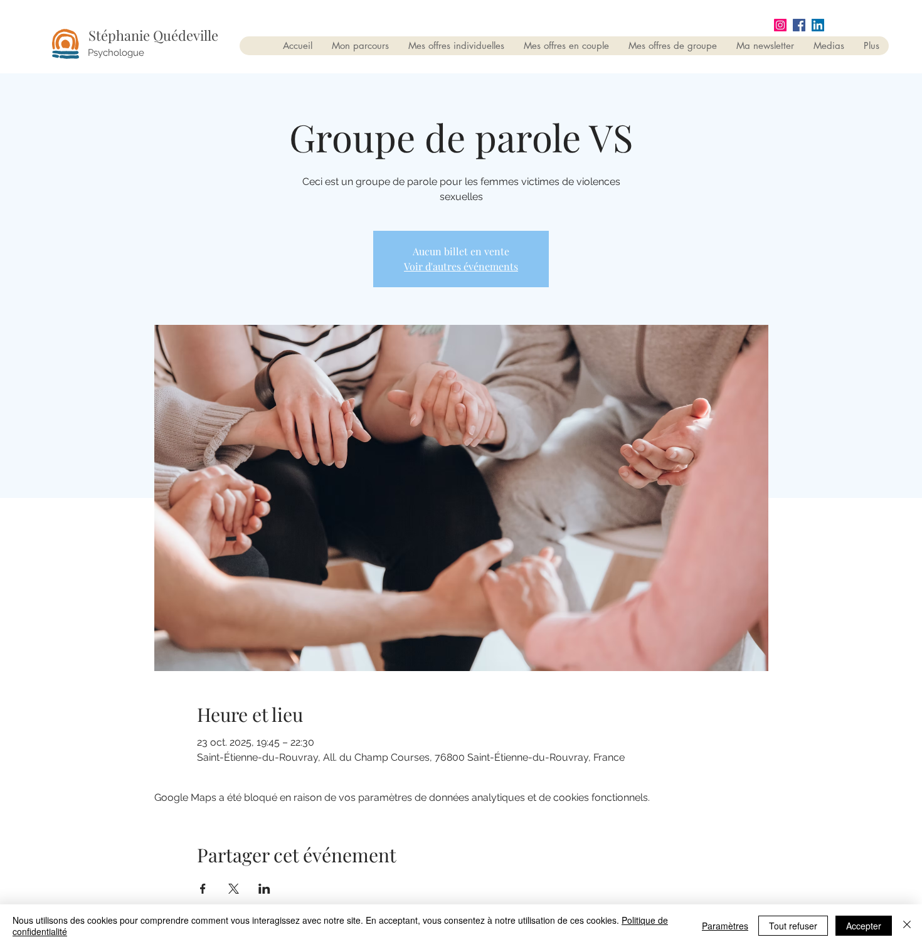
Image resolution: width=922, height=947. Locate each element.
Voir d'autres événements (461, 266)
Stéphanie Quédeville (153, 35)
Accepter (863, 925)
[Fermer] (906, 925)
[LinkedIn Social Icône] (818, 25)
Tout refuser (793, 925)
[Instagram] (780, 25)
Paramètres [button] (725, 925)
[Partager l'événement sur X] (234, 889)
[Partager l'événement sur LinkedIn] (264, 889)
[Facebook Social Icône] (799, 25)
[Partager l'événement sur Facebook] (203, 889)
